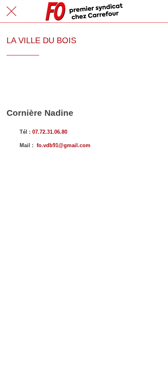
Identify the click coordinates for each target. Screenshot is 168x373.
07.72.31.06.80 (49, 132)
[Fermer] (11, 11)
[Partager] (151, 80)
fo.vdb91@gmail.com (64, 145)
